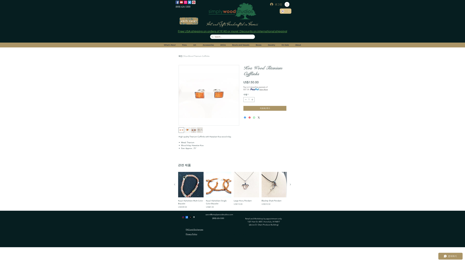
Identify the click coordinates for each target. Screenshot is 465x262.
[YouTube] (181, 2)
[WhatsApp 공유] (254, 117)
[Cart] (287, 4)
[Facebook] (177, 2)
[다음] (290, 184)
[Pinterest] (193, 2)
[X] (190, 217)
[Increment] (252, 99)
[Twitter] (189, 2)
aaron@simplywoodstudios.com (219, 214)
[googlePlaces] (194, 217)
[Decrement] (245, 99)
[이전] (174, 184)
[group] (232, 190)
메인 (180, 56)
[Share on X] (258, 117)
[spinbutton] (249, 99)
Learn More (263, 89)
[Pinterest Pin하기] (249, 117)
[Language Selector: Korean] (285, 11)
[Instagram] (185, 2)
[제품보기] (191, 184)
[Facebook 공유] (245, 117)
